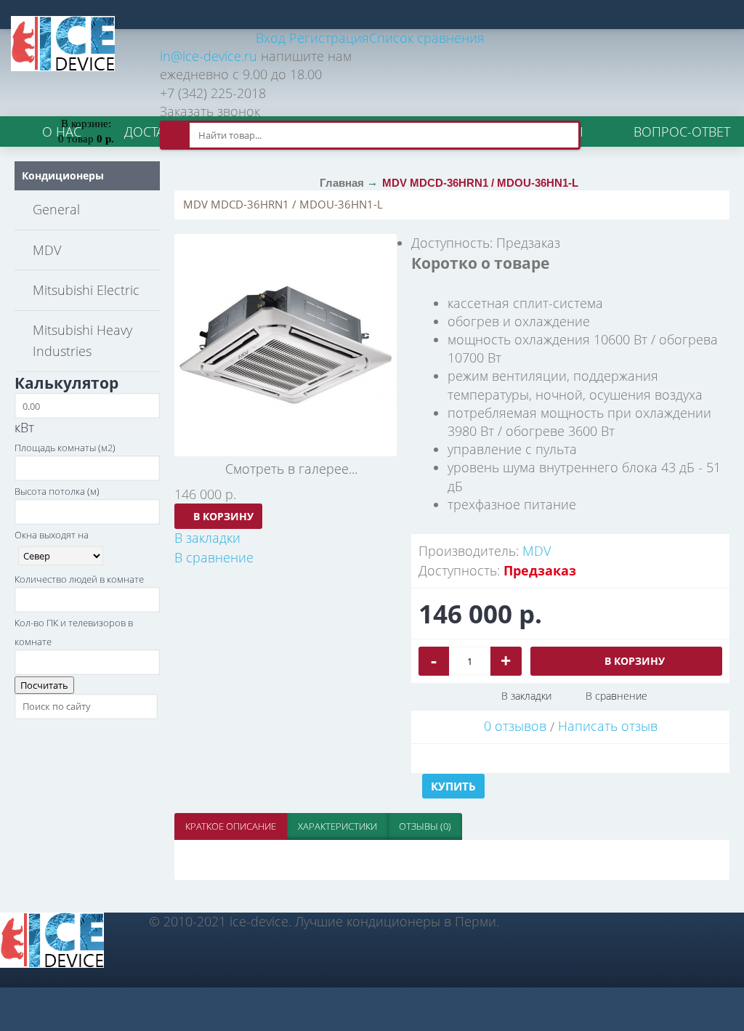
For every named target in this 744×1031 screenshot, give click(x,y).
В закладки (526, 696)
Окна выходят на (52, 534)
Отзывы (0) (425, 826)
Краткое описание (230, 826)
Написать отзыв (608, 726)
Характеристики (337, 826)
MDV (536, 550)
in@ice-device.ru (208, 56)
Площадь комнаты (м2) (65, 447)
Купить (453, 786)
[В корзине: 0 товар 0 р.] (85, 101)
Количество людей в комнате (79, 579)
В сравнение (616, 696)
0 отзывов (515, 726)
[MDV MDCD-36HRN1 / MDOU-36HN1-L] (285, 345)
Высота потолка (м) (57, 491)
